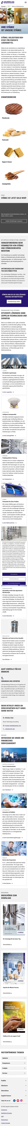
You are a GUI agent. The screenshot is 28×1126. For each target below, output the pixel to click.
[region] (14, 563)
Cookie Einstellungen (14, 578)
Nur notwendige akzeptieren (14, 583)
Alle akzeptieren (14, 574)
